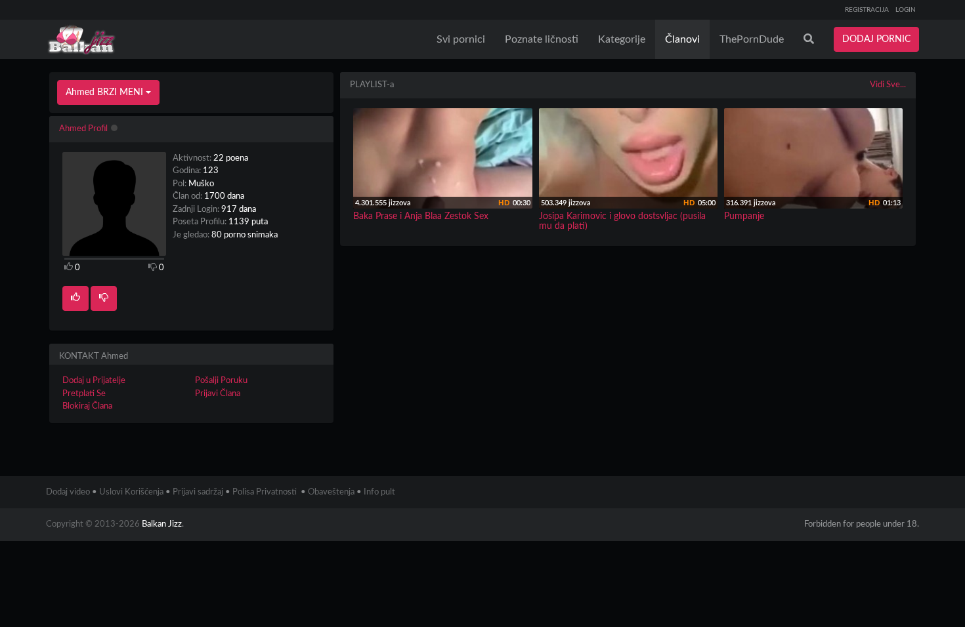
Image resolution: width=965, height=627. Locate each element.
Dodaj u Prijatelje (93, 380)
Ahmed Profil (83, 129)
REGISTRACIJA (867, 10)
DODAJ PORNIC (876, 39)
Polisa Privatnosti (264, 492)
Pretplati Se (84, 394)
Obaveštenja (331, 492)
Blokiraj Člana (87, 406)
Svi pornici (461, 39)
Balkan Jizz (162, 524)
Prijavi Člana (217, 394)
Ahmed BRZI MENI (106, 92)
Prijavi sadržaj (198, 492)
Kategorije (621, 39)
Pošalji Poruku (221, 380)
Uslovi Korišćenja (131, 492)
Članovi (682, 39)
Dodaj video (68, 492)
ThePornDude (751, 39)
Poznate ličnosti (541, 39)
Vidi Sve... (888, 85)
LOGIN (905, 10)
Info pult (379, 492)
